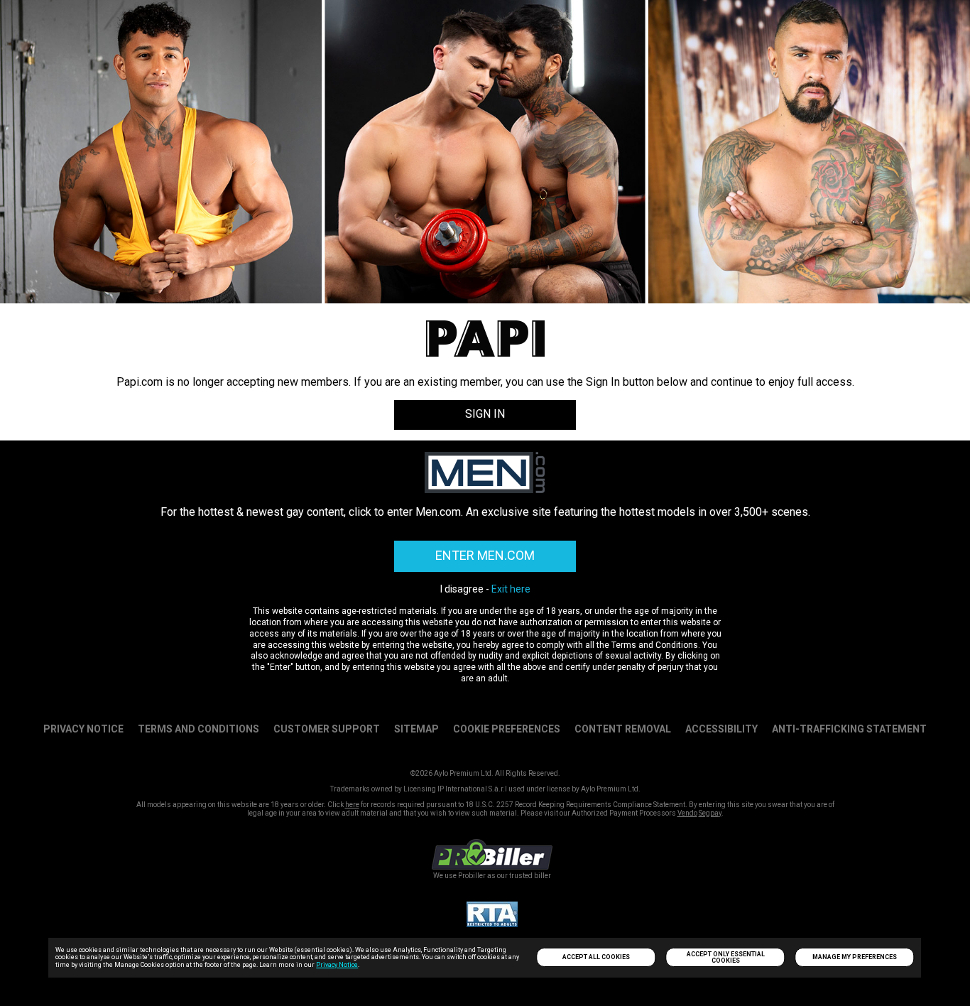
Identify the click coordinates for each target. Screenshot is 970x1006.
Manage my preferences (854, 957)
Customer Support (326, 729)
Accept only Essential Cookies (726, 957)
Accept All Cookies (596, 957)
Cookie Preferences (506, 729)
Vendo (687, 813)
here (352, 804)
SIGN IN (485, 414)
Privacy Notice (337, 964)
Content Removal (622, 729)
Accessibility (721, 729)
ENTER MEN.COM (485, 555)
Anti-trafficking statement (849, 729)
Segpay (710, 813)
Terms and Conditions (198, 729)
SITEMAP (416, 729)
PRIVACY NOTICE (83, 729)
